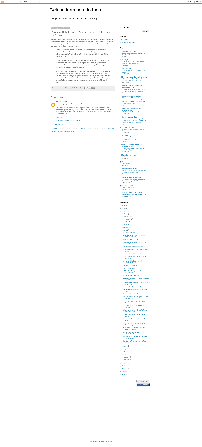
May (124, 349)
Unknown (59, 101)
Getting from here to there (76, 9)
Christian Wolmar (128, 68)
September (127, 224)
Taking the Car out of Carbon (131, 177)
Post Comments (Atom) (67, 132)
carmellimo (59, 117)
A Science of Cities (128, 186)
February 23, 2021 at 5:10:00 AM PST (68, 120)
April (125, 351)
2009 (123, 366)
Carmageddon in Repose (131, 275)
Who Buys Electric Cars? (131, 239)
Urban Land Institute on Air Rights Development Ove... (133, 261)
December (126, 216)
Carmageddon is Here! (130, 294)
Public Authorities (128, 162)
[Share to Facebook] (92, 88)
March (125, 354)
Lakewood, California (130, 265)
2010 (123, 363)
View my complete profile (128, 42)
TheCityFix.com (127, 60)
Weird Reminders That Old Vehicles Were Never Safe (134, 236)
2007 (123, 371)
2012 (123, 211)
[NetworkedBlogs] (142, 383)
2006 (123, 374)
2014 (123, 206)
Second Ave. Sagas (128, 127)
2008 (123, 369)
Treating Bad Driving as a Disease (134, 287)
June (125, 346)
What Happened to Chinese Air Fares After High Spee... (135, 311)
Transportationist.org (129, 51)
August (125, 227)
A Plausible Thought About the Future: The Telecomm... (135, 271)
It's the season (126, 157)
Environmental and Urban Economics (134, 77)
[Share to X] (89, 88)
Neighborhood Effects (129, 169)
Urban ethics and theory (130, 117)
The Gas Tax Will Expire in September (135, 254)
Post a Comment (59, 124)
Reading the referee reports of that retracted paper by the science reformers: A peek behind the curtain (134, 101)
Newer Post (55, 128)
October (126, 222)
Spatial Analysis (127, 136)
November (126, 219)
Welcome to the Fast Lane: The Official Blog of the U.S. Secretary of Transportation (134, 194)
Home (83, 128)
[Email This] (85, 88)
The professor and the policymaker (134, 247)
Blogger (109, 441)
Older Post (111, 128)
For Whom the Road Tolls (131, 232)
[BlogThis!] (87, 88)
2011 (123, 214)
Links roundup (126, 163)
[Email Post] (81, 88)
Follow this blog (143, 384)
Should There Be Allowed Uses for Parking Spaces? (134, 328)
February (126, 357)
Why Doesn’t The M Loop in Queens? (132, 112)
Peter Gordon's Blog (129, 155)
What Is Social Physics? (129, 187)
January (126, 360)
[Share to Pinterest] (94, 88)
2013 (123, 208)
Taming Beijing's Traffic (130, 268)
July (124, 230)
